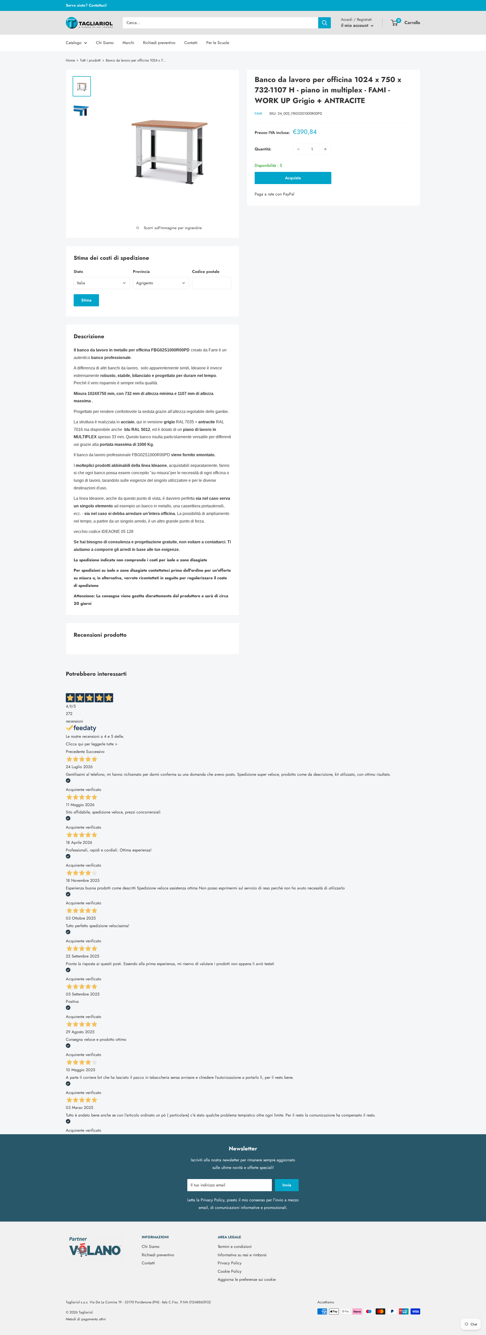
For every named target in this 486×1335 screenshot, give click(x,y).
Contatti (190, 43)
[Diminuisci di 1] (298, 149)
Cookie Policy (229, 1271)
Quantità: (263, 149)
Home (70, 60)
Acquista (293, 178)
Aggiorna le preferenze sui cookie (247, 1279)
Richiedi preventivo (159, 43)
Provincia (141, 271)
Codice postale (205, 271)
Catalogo (74, 43)
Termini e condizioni (235, 1246)
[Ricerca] (324, 22)
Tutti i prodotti (90, 60)
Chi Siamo (105, 43)
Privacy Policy (212, 1200)
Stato (78, 271)
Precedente (75, 751)
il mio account (355, 25)
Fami (258, 113)
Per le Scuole (217, 43)
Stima (86, 300)
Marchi (128, 43)
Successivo (95, 751)
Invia (286, 1185)
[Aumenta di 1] (325, 149)
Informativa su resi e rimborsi (242, 1255)
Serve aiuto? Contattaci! (86, 5)
